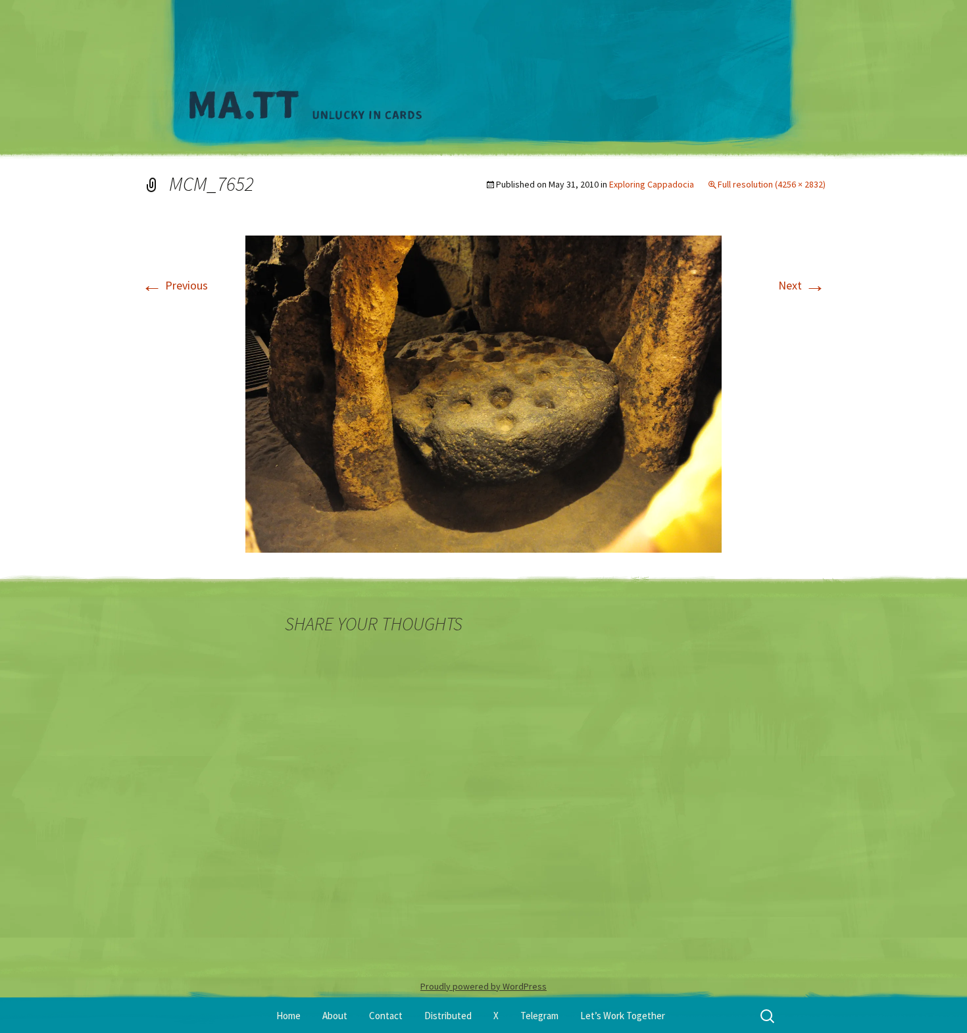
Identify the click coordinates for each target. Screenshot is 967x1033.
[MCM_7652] (483, 392)
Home (288, 1015)
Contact (386, 1015)
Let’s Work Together (622, 1015)
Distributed (448, 1015)
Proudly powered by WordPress (483, 986)
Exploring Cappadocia (651, 184)
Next (802, 285)
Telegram (539, 1015)
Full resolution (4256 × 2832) (772, 184)
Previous (174, 285)
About (334, 1015)
